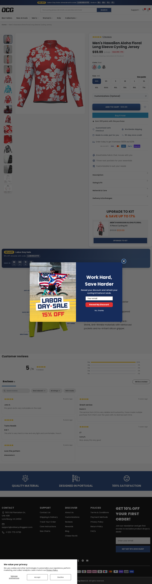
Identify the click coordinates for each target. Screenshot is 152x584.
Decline (60, 577)
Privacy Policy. (52, 570)
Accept (37, 577)
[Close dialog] (124, 261)
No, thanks (99, 310)
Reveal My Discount (99, 304)
